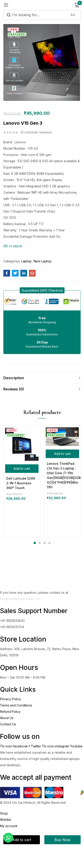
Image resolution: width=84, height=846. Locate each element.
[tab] (42, 377)
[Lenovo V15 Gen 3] (6, 273)
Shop (4, 813)
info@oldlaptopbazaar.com (20, 599)
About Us (6, 718)
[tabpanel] (22, 481)
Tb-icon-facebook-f (15, 746)
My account (8, 826)
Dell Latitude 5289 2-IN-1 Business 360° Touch (20, 483)
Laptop (26, 261)
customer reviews (36, 132)
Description (13, 378)
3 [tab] (44, 543)
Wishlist (5, 820)
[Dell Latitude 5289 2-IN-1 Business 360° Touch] (22, 444)
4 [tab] (49, 543)
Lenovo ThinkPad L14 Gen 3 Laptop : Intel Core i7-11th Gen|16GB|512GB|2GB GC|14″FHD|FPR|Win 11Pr (62, 475)
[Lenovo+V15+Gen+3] (15, 273)
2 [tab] (40, 543)
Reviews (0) (13, 389)
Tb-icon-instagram (56, 746)
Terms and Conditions (16, 705)
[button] (42, 290)
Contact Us (8, 724)
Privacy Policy (10, 699)
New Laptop (43, 261)
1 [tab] (35, 543)
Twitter (36, 746)
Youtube (76, 746)
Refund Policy (10, 711)
